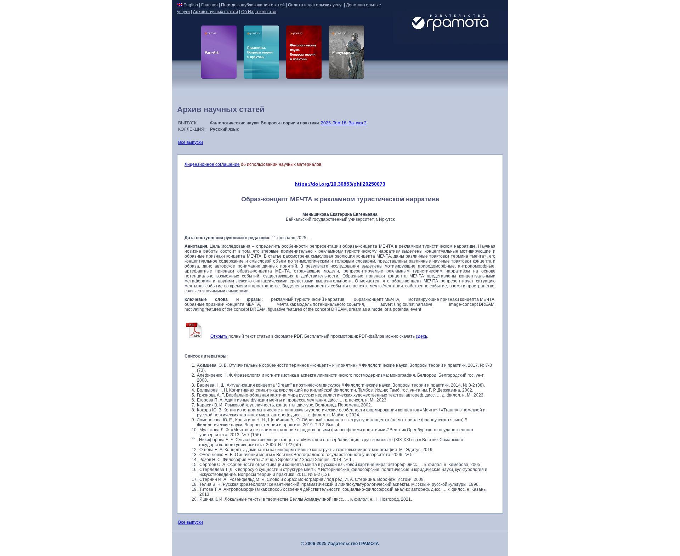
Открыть (219, 336)
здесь (421, 336)
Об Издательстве (258, 11)
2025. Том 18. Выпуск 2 (344, 122)
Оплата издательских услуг (315, 4)
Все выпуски (190, 142)
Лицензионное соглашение (212, 164)
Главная (209, 4)
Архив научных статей (215, 11)
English (190, 4)
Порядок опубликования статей (253, 4)
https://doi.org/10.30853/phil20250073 (340, 184)
